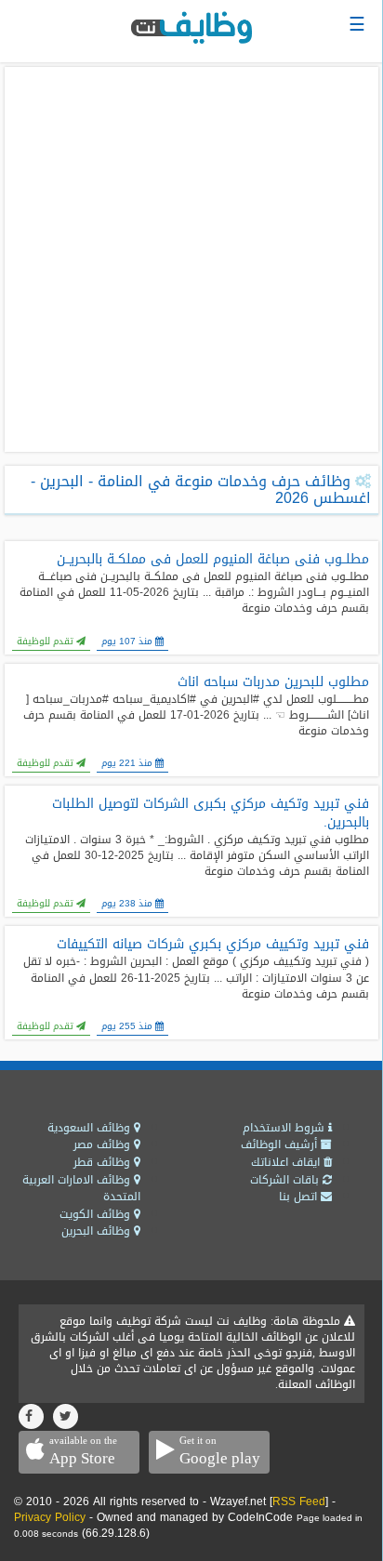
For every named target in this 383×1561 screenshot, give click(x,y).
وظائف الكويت (96, 1214)
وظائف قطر (103, 1162)
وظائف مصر (103, 1144)
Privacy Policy (50, 1517)
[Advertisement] (191, 259)
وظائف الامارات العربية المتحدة (81, 1189)
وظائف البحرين (97, 1231)
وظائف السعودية (90, 1128)
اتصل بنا (300, 1196)
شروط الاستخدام (285, 1128)
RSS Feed (298, 1501)
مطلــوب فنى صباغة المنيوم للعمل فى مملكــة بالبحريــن (213, 559)
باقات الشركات (286, 1180)
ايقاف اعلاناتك (287, 1162)
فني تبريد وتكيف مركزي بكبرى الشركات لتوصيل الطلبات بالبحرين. (210, 813)
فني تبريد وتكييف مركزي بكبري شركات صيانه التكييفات (213, 944)
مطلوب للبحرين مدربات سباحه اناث (273, 682)
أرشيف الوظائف (281, 1144)
